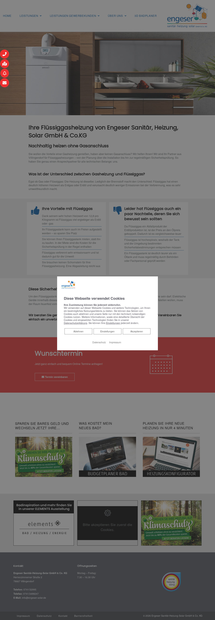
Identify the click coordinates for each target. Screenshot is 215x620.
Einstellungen (107, 331)
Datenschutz (99, 342)
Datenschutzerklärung (75, 323)
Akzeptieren (136, 331)
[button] (4, 54)
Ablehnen (78, 331)
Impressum (115, 342)
